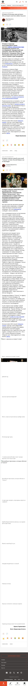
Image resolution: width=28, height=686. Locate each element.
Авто (23, 679)
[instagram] (10, 673)
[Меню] (26, 2)
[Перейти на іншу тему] (20, 2)
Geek (15, 679)
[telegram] (17, 673)
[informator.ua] (3, 2)
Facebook (4, 66)
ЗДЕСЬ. (8, 336)
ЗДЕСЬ (8, 133)
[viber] (21, 673)
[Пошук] (23, 2)
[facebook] (6, 673)
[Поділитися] (7, 24)
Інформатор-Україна (8, 679)
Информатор (9, 63)
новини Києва (5, 150)
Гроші (19, 679)
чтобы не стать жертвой (17, 316)
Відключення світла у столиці (16, 8)
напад (16, 150)
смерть (11, 150)
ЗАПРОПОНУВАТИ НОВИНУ (14, 656)
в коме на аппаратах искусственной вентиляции (13, 97)
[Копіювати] (10, 24)
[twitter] (14, 673)
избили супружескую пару (16, 47)
